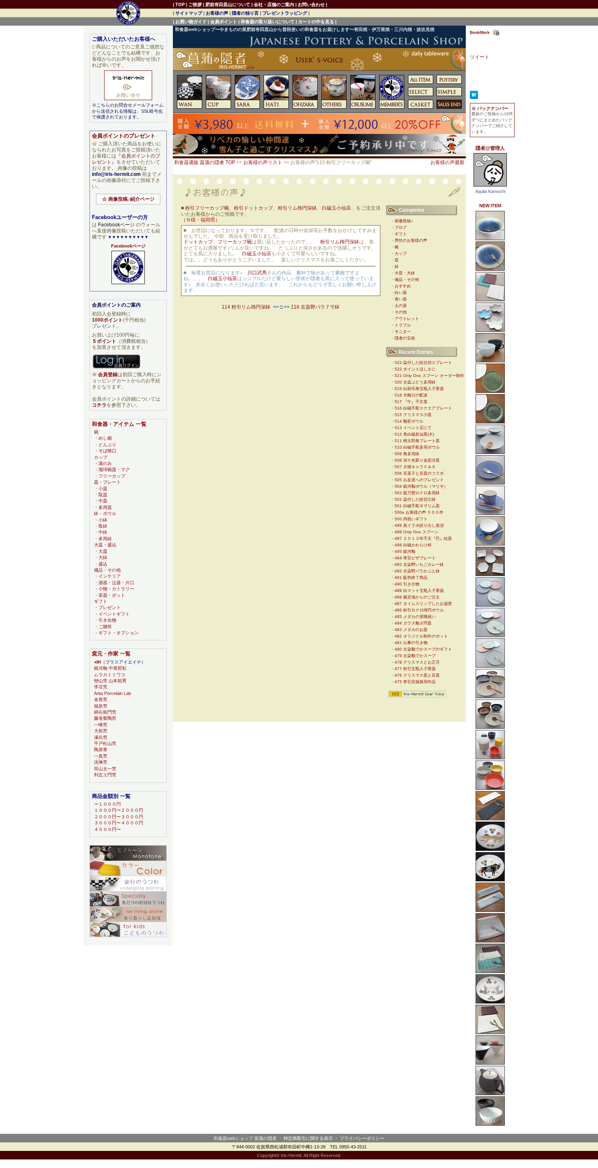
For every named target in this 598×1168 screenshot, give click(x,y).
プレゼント (109, 607)
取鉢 (102, 526)
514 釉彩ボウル (409, 421)
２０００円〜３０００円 (118, 816)
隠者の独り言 (245, 13)
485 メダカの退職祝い (415, 616)
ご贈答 (105, 626)
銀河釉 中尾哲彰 (110, 668)
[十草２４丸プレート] (490, 666)
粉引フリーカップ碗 (207, 208)
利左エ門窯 (105, 774)
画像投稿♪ (404, 221)
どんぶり (107, 444)
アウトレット (407, 318)
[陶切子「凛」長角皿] (490, 971)
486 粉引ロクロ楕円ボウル (419, 610)
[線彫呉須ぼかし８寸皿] (490, 269)
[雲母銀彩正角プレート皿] (490, 941)
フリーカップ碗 (235, 242)
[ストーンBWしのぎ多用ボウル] (490, 1124)
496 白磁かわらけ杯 (413, 545)
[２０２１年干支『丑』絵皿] (490, 880)
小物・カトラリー (116, 588)
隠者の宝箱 (405, 338)
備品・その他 (407, 279)
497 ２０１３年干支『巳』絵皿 (423, 538)
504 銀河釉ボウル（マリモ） (421, 486)
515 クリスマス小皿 (413, 414)
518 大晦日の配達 (411, 395)
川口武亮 (257, 273)
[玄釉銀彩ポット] (490, 1093)
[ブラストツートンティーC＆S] (490, 544)
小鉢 (102, 519)
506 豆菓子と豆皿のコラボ (419, 473)
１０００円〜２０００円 (118, 810)
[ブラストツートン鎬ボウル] (490, 452)
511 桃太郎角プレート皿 (417, 440)
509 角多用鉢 (407, 453)
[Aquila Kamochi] (490, 187)
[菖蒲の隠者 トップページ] (319, 62)
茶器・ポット (111, 595)
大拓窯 (100, 730)
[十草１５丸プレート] (490, 605)
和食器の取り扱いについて (268, 21)
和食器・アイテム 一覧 (119, 424)
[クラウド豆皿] (490, 330)
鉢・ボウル (105, 513)
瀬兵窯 (100, 737)
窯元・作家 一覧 (111, 654)
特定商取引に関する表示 (308, 1138)
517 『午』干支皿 (411, 401)
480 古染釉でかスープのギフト (423, 649)
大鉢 (102, 557)
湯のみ (105, 463)
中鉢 (102, 532)
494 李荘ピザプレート (415, 558)
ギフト (401, 234)
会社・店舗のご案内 (274, 4)
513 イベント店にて (413, 427)
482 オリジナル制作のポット (421, 636)
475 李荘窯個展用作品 (415, 681)
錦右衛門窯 (105, 712)
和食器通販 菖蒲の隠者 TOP (204, 162)
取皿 (102, 494)
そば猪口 (107, 450)
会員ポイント (223, 21)
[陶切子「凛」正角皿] (490, 299)
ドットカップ (198, 242)
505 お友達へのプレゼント (419, 480)
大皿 (102, 551)
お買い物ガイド (191, 21)
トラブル (403, 325)
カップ (401, 253)
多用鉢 (105, 538)
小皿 (102, 488)
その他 (401, 312)
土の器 (401, 305)
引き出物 (107, 620)
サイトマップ (188, 13)
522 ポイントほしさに (415, 369)
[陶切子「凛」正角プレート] (490, 1032)
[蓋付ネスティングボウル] (490, 757)
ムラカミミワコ (109, 674)
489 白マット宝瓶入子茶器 (419, 590)
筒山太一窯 (105, 768)
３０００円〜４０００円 (118, 822)
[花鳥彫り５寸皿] (490, 422)
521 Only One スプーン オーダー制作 (429, 375)
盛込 (102, 563)
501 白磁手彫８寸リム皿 (417, 506)
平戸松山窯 (105, 743)
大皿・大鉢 (405, 273)
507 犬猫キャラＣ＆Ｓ (415, 467)
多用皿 (105, 507)
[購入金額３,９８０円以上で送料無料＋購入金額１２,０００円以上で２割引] (319, 132)
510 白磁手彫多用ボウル (417, 447)
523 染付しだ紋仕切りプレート (423, 362)
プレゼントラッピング (284, 13)
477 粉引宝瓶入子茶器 (415, 668)
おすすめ (403, 286)
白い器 (401, 292)
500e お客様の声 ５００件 (419, 512)
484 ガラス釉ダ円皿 (413, 623)
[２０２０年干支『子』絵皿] (490, 1002)
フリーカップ (111, 475)
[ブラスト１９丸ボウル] (490, 788)
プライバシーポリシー (362, 1138)
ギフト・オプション (118, 632)
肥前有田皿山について (227, 4)
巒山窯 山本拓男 (110, 680)
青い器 (401, 299)
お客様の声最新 (447, 162)
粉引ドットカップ (253, 208)
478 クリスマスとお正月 (417, 662)
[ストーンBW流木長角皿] (490, 819)
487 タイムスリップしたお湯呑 (423, 603)
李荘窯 (100, 686)
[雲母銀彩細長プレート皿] (490, 910)
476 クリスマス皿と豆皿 (417, 675)
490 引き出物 (407, 584)
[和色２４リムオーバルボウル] (490, 696)
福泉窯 (100, 705)
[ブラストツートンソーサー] (490, 483)
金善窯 (100, 699)
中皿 (102, 500)
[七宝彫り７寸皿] (490, 391)
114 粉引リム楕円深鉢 (246, 307)
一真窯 (100, 756)
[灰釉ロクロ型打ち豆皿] (490, 574)
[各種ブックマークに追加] (496, 34)
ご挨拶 (195, 4)
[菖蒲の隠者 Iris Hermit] (128, 284)
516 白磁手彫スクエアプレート (423, 408)
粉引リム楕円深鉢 (297, 208)
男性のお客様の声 (411, 240)
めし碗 (105, 438)
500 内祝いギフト (411, 519)
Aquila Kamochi (490, 191)
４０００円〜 (107, 829)
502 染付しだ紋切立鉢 (415, 499)
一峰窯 (100, 724)
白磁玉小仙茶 (336, 208)
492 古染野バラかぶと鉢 (417, 571)
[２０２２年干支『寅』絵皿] (490, 849)
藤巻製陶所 (105, 718)
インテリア (109, 576)
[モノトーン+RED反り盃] (490, 1063)
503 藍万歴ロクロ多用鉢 (417, 493)
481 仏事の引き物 (411, 642)
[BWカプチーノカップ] (490, 361)
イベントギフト (114, 613)
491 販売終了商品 (411, 577)
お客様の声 (217, 13)
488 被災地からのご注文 (417, 597)
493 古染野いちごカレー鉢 (419, 564)
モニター (403, 331)
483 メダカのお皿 (411, 629)
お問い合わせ (311, 4)
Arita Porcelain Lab (112, 693)
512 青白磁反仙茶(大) (414, 434)
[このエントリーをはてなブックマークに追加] (474, 97)
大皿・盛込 (105, 544)
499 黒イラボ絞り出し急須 (419, 525)
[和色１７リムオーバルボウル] (490, 727)
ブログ (401, 227)
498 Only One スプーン (417, 532)
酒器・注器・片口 (116, 582)
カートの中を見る (316, 21)
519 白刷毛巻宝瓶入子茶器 (419, 388)
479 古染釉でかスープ (415, 655)
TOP (180, 4)
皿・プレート (107, 482)
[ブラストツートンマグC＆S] (490, 513)
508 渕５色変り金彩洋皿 (417, 460)
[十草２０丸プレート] (490, 635)
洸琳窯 (100, 762)
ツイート (479, 57)
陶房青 (100, 749)
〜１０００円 (107, 804)
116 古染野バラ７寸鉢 (315, 307)
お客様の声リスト (262, 162)
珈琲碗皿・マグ (114, 469)
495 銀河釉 (405, 551)
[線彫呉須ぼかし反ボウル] (490, 238)
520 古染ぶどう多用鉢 (415, 382)
